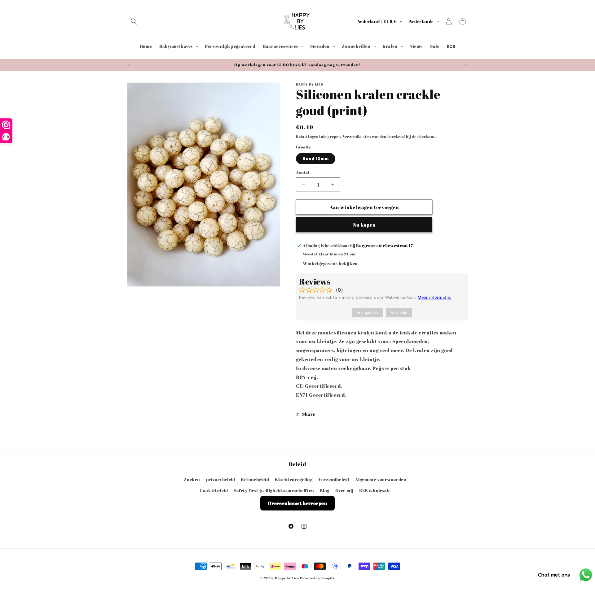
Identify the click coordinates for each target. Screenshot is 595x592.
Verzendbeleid (333, 479)
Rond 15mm (315, 158)
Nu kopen (364, 225)
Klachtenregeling (294, 479)
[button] (134, 21)
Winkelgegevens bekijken (330, 263)
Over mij (344, 490)
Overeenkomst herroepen (297, 503)
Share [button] (308, 414)
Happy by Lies (287, 578)
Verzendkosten (357, 136)
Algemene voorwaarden (381, 479)
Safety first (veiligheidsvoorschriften (274, 490)
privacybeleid (220, 479)
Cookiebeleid (214, 490)
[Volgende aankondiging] (466, 65)
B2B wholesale (375, 490)
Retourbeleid (255, 479)
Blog (324, 490)
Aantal (302, 172)
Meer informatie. (435, 297)
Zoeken (192, 479)
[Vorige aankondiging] (129, 65)
